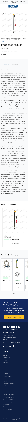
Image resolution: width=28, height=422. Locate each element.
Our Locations (6, 362)
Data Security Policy (8, 399)
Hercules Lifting (10, 418)
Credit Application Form (9, 383)
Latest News (6, 373)
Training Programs (7, 376)
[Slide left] (10, 293)
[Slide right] (17, 293)
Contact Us (15, 243)
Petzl (2, 41)
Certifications (6, 357)
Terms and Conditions (8, 394)
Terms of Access (7, 407)
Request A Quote (7, 381)
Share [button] (4, 54)
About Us (5, 355)
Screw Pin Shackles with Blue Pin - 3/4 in (6, 274)
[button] (3, 6)
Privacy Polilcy (7, 404)
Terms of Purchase (7, 402)
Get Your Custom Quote (14, 317)
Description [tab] (6, 64)
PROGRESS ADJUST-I (9, 236)
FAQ (4, 378)
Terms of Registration (8, 397)
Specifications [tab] (15, 64)
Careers (5, 360)
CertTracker (6, 386)
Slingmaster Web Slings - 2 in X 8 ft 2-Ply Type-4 (18, 275)
